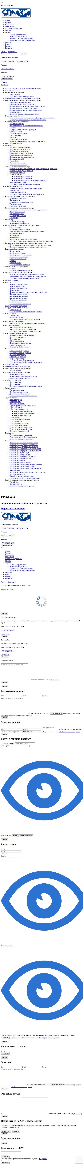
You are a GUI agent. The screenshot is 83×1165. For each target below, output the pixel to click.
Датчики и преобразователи (20, 394)
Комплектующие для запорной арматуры (25, 184)
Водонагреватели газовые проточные (23, 108)
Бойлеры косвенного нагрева (20, 102)
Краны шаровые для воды (23, 176)
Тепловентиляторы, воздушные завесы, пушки (27, 231)
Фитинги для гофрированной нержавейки (25, 451)
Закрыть (4, 613)
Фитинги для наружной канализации (23, 456)
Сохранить (54, 680)
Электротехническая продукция (21, 202)
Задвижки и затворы (17, 173)
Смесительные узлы (17, 214)
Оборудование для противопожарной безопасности (29, 323)
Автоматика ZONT (12, 90)
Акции (7, 21)
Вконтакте (12, 52)
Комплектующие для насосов (20, 304)
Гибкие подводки (16, 400)
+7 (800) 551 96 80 (7, 61)
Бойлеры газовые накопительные (22, 104)
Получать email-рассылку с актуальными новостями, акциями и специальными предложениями (40, 1035)
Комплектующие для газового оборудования (26, 312)
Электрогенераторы (17, 374)
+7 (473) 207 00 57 (7, 69)
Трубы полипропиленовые (19, 423)
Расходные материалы (18, 206)
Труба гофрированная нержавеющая (23, 406)
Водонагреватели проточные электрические (26, 110)
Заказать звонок (7, 78)
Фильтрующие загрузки (18, 139)
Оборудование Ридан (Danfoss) (16, 306)
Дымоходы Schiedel (17, 159)
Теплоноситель (15, 204)
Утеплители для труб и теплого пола (23, 437)
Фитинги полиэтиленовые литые (22, 466)
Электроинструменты (18, 198)
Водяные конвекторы (17, 222)
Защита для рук (15, 370)
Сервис (8, 32)
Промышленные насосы (18, 294)
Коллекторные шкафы (18, 216)
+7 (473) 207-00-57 (7, 630)
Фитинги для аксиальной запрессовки (24, 443)
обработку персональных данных (21, 715)
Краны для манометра (18, 192)
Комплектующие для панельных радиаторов (26, 362)
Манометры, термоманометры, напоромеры (26, 188)
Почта (4, 52)
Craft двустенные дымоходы (20, 149)
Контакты (8, 48)
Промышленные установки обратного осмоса (26, 126)
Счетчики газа (15, 384)
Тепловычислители (17, 390)
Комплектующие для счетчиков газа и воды (26, 386)
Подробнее (5, 634)
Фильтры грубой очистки (19, 347)
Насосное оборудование (18, 36)
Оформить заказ (56, 713)
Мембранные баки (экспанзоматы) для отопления (28, 276)
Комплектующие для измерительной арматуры (27, 194)
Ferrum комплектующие (18, 165)
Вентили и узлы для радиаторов (21, 171)
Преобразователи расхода (19, 392)
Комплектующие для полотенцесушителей (25, 331)
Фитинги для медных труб (19, 453)
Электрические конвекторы (20, 223)
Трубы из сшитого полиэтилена (21, 427)
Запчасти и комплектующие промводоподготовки (28, 141)
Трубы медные (15, 417)
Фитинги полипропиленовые (20, 462)
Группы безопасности (18, 337)
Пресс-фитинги (15, 470)
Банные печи (14, 315)
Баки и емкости (15, 135)
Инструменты (15, 200)
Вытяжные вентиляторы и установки (23, 239)
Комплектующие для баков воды (22, 96)
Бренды (8, 22)
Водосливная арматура (13, 143)
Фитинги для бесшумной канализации (24, 445)
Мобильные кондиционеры (20, 229)
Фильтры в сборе (16, 131)
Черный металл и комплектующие (22, 476)
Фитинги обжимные (17, 460)
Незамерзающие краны (18, 182)
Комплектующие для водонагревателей (24, 114)
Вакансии (8, 46)
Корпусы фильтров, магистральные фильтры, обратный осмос (32, 118)
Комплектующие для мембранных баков (24, 278)
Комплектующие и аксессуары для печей (25, 319)
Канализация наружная (22, 415)
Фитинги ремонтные (17, 474)
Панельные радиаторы (18, 355)
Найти (24, 54)
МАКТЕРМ (9, 26)
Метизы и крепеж (11, 280)
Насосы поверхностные (18, 288)
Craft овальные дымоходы (19, 151)
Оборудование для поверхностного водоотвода (22, 98)
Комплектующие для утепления (21, 439)
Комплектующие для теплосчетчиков (23, 396)
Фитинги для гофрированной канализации (25, 449)
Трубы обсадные (16, 407)
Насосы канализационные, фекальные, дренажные (28, 292)
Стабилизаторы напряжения (20, 378)
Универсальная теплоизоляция (21, 435)
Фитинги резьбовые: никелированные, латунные (28, 472)
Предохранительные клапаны (20, 343)
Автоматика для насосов (19, 296)
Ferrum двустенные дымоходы (21, 155)
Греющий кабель (16, 484)
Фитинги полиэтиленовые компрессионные (26, 464)
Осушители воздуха (17, 233)
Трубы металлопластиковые (20, 419)
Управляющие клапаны (18, 133)
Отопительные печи (17, 317)
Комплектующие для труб (19, 431)
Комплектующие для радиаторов (22, 361)
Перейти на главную (13, 508)
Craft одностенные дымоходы (20, 147)
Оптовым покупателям (13, 28)
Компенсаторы (15, 339)
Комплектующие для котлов (20, 265)
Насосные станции (16, 290)
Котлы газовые (15, 251)
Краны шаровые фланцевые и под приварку (30, 180)
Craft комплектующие (18, 163)
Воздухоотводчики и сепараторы (22, 335)
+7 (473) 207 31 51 (21, 61)
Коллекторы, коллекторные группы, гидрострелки (28, 210)
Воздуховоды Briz (16, 237)
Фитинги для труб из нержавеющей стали (25, 478)
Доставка (8, 42)
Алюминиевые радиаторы (19, 351)
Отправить (26, 732)
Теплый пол (14, 482)
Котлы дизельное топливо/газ (20, 255)
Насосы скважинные (17, 286)
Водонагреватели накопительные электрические (27, 106)
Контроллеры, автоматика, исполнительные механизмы (30, 245)
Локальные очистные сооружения (22, 40)
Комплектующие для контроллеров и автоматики (28, 247)
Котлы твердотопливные (19, 257)
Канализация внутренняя (23, 411)
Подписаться (6, 1131)
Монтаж (8, 30)
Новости (8, 44)
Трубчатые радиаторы (18, 357)
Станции (13, 268)
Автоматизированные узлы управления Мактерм (23, 88)
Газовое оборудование (18, 34)
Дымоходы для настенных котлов (22, 157)
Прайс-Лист (9, 24)
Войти (15, 835)
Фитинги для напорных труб (20, 454)
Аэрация (13, 128)
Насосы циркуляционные (19, 284)
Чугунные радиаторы (17, 359)
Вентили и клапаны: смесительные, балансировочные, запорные (33, 169)
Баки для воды (15, 94)
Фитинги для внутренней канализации (24, 447)
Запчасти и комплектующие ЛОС (22, 270)
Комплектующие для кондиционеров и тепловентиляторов (31, 241)
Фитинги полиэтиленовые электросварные (26, 468)
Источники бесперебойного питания (23, 376)
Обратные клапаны (17, 341)
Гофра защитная (15, 402)
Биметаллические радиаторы (20, 353)
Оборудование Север (17, 212)
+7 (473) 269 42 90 (7, 76)
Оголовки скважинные (18, 300)
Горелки (13, 261)
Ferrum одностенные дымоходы (21, 153)
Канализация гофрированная (24, 413)
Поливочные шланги (17, 404)
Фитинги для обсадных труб (20, 458)
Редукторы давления (17, 345)
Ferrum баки (14, 161)
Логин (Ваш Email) (8, 743)
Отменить (15, 1131)
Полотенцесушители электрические (23, 329)
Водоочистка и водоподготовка (21, 38)
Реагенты (13, 137)
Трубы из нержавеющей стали (21, 429)
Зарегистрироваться (26, 835)
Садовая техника (11, 364)
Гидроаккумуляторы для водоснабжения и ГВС (27, 274)
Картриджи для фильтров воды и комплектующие (28, 120)
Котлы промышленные (18, 259)
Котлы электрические (18, 253)
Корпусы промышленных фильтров (23, 130)
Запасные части (15, 112)
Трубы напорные (16, 421)
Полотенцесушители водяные (21, 327)
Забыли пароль (6, 835)
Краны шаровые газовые (23, 178)
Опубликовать (76, 1114)
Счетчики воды (15, 382)
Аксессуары (14, 218)
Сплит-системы (15, 227)
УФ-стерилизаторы (17, 124)
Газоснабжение (15, 310)
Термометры (14, 190)
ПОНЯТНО (5, 1163)
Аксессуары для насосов (19, 298)
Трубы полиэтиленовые (18, 425)
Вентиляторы (14, 235)
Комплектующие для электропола (22, 486)
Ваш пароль (5, 746)
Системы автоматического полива (17, 366)
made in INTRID (7, 589)
